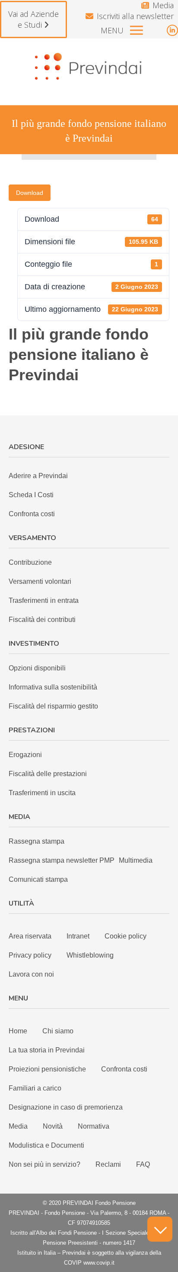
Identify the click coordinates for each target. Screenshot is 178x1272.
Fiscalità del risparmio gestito (53, 706)
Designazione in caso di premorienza (66, 1107)
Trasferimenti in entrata (44, 600)
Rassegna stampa (36, 841)
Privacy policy (30, 955)
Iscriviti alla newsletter (135, 16)
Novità (53, 1126)
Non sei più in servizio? (44, 1164)
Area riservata (30, 936)
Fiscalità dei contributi (42, 619)
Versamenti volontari (40, 581)
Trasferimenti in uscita (42, 792)
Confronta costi (32, 514)
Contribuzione (30, 562)
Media (163, 5)
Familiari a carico (35, 1088)
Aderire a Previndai (38, 475)
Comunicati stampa (38, 879)
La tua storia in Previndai (47, 1050)
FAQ (143, 1164)
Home (18, 1031)
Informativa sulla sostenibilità (53, 687)
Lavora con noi (31, 974)
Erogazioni (25, 754)
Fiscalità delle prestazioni (48, 773)
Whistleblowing (90, 955)
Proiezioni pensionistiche (47, 1069)
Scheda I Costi (31, 494)
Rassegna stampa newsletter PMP (61, 860)
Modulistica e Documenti (46, 1145)
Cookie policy (125, 936)
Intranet (78, 936)
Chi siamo (57, 1031)
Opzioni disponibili (37, 668)
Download (29, 192)
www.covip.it (98, 1262)
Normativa (93, 1126)
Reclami (108, 1164)
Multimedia (136, 860)
